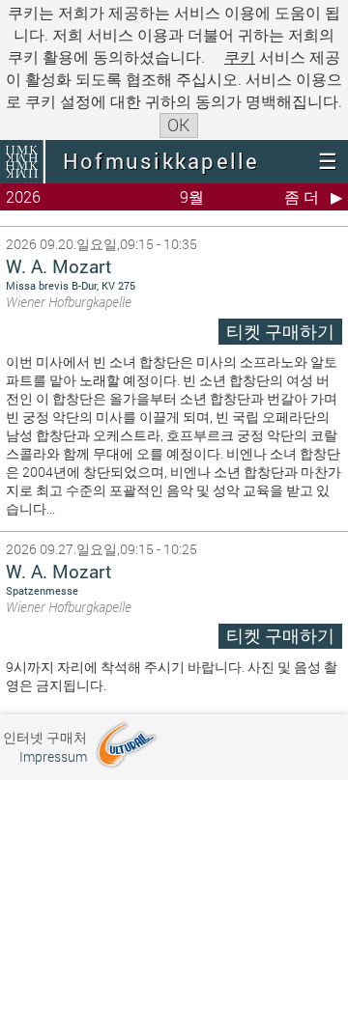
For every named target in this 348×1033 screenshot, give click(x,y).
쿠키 (239, 56)
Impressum (53, 756)
